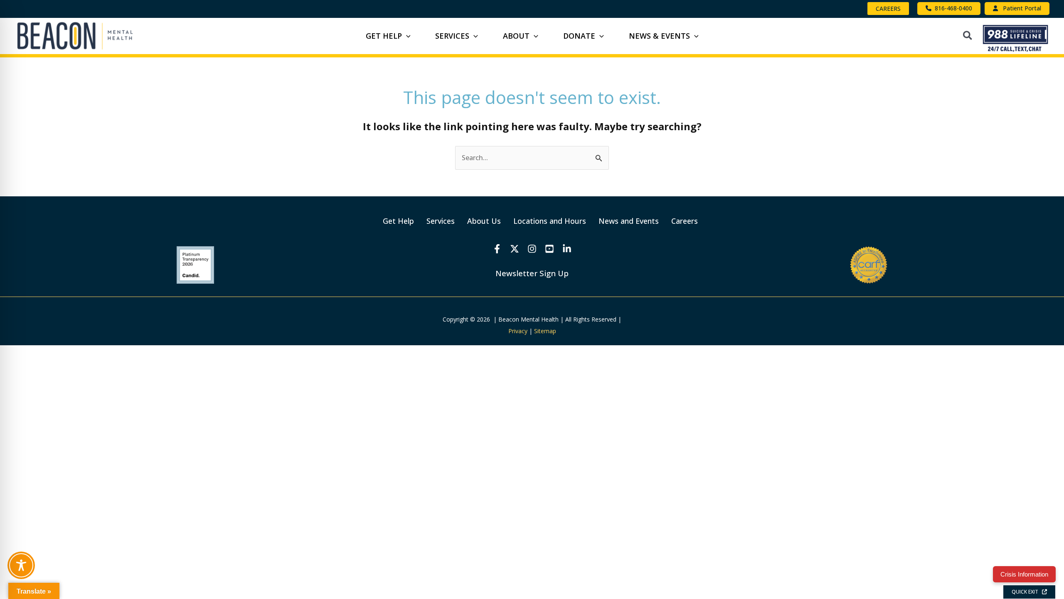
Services (440, 221)
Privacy (517, 331)
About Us (484, 221)
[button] (888, 8)
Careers (684, 221)
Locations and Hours (549, 221)
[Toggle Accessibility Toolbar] (21, 565)
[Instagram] (532, 248)
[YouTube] (549, 248)
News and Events (628, 221)
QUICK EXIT (1027, 591)
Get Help (398, 221)
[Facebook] (497, 248)
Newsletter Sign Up (532, 273)
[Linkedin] (566, 248)
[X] (514, 248)
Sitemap (545, 331)
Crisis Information (1024, 574)
